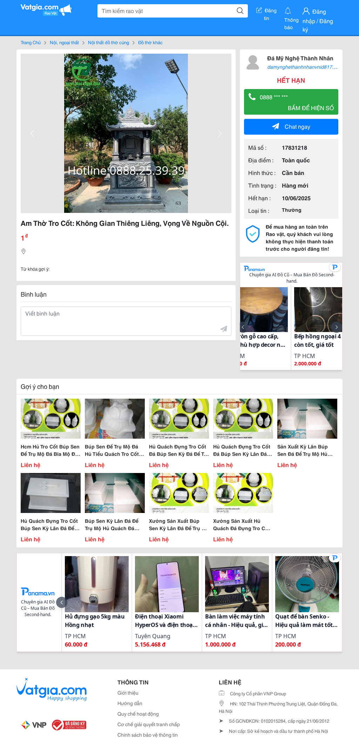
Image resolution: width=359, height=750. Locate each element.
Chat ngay (297, 126)
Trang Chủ (31, 42)
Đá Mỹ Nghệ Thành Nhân (300, 58)
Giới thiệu (127, 692)
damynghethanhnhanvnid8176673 (305, 66)
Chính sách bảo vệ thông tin (147, 734)
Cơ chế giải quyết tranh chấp (148, 724)
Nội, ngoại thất (64, 42)
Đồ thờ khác (150, 42)
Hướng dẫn (129, 703)
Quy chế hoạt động (138, 713)
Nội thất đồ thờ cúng (108, 42)
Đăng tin (270, 11)
